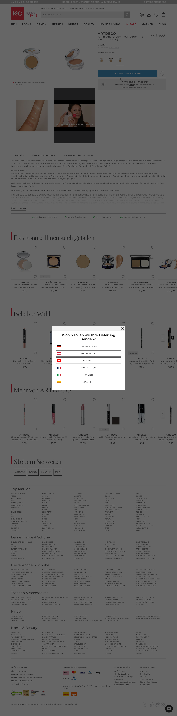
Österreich (88, 353)
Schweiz (88, 361)
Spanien (89, 382)
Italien (88, 375)
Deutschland (88, 346)
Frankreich (88, 368)
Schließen (122, 328)
